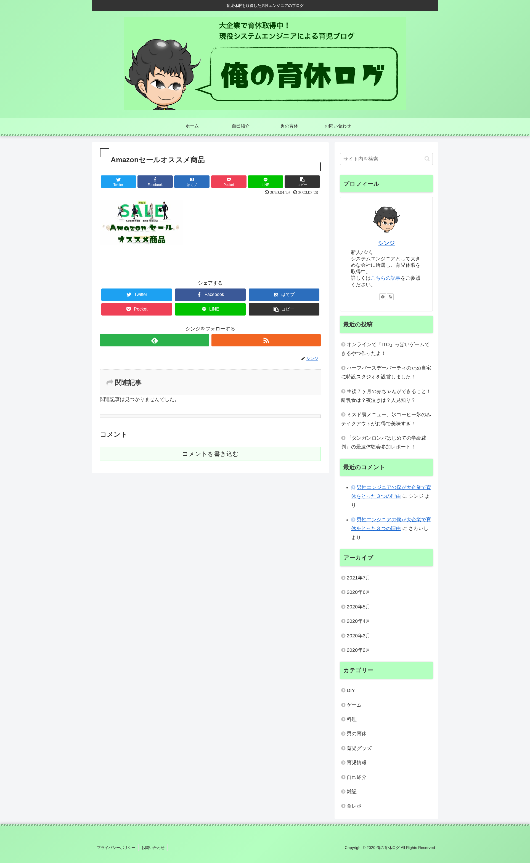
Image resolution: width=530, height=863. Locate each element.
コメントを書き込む (210, 453)
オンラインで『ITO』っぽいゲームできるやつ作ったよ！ (385, 349)
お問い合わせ (153, 847)
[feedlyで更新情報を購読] (154, 340)
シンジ (386, 243)
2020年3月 (358, 635)
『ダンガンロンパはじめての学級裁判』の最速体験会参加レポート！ (383, 442)
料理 (352, 719)
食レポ (354, 806)
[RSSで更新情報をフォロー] (266, 340)
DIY (351, 690)
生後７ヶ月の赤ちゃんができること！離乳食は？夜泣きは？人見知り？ (386, 396)
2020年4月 (358, 621)
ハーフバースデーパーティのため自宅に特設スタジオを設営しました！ (386, 372)
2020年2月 (358, 650)
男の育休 (357, 733)
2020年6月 (358, 592)
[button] (427, 159)
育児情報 (357, 762)
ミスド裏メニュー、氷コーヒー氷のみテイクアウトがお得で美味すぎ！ (386, 419)
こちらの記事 (386, 278)
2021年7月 (358, 578)
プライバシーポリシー (116, 847)
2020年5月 (358, 607)
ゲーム (354, 705)
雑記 (352, 791)
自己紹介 (357, 777)
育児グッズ (359, 748)
